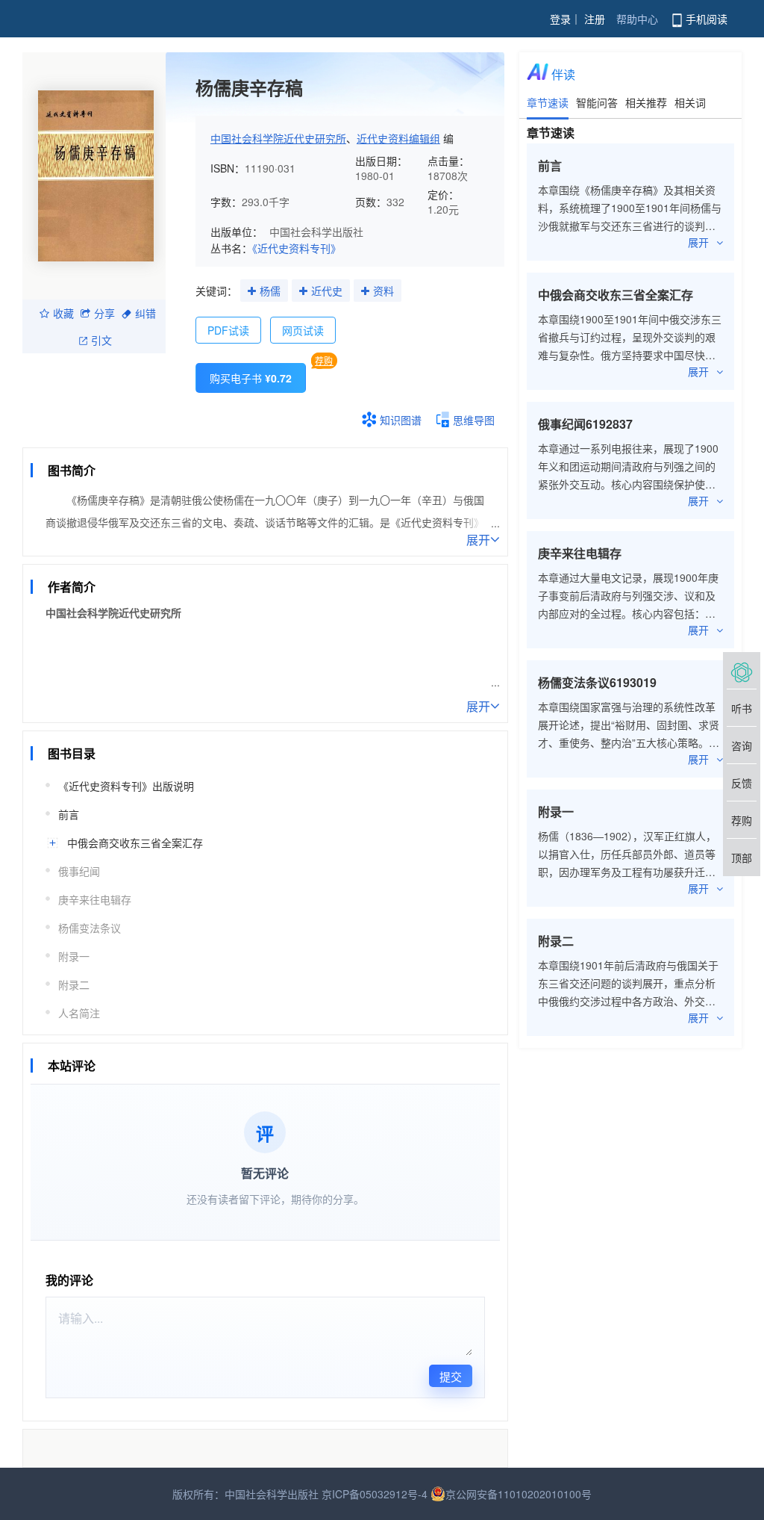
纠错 (145, 312)
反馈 (741, 782)
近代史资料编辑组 (398, 138)
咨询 (741, 745)
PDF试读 (228, 330)
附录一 (74, 956)
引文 (101, 339)
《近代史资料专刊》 (296, 248)
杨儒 (270, 290)
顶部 (741, 857)
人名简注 (79, 1012)
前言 (68, 814)
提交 (450, 1376)
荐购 (324, 360)
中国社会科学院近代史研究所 (278, 138)
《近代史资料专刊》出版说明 (126, 785)
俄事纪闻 (79, 870)
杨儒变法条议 (89, 927)
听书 (741, 708)
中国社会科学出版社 (316, 231)
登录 (560, 18)
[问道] (742, 670)
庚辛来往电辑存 (94, 899)
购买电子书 (251, 377)
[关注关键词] (252, 291)
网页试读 (303, 330)
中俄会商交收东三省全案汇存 (135, 842)
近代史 (326, 290)
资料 (383, 290)
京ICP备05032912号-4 (375, 1493)
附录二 (74, 984)
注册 (594, 18)
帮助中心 (637, 18)
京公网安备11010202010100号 (518, 1493)
